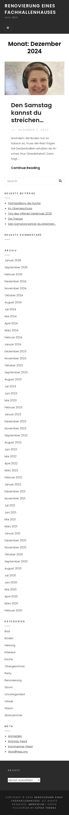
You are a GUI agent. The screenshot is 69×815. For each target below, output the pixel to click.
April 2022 (11, 463)
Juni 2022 (11, 449)
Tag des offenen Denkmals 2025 (30, 213)
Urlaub (9, 701)
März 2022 (11, 470)
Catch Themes (45, 807)
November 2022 (15, 428)
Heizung (10, 645)
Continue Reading (25, 168)
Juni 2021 (10, 512)
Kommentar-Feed (20, 746)
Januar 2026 (13, 260)
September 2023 (16, 372)
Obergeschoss (15, 666)
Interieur (10, 652)
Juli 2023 (10, 386)
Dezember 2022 (15, 421)
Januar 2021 (12, 533)
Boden (9, 638)
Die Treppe (15, 219)
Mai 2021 (10, 519)
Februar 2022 (13, 477)
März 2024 (11, 330)
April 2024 (11, 323)
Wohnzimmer (13, 715)
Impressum (36, 804)
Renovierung (13, 680)
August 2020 (13, 568)
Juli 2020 (10, 575)
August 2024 (13, 302)
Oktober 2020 (14, 554)
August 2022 (13, 442)
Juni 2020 (11, 582)
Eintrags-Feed (17, 741)
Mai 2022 (11, 456)
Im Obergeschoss (20, 208)
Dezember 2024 (15, 281)
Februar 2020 (13, 610)
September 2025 (16, 267)
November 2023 (15, 358)
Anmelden (15, 736)
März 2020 (11, 603)
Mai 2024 (11, 316)
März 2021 (11, 526)
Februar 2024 (13, 337)
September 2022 (16, 435)
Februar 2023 (13, 407)
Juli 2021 (10, 505)
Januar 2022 (13, 484)
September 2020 (16, 561)
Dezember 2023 (15, 351)
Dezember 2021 (15, 491)
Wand (9, 708)
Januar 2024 (13, 344)
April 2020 (11, 596)
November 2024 (15, 288)
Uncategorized (15, 694)
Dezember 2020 (15, 540)
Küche (9, 659)
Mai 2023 (11, 400)
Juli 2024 (10, 309)
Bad (7, 631)
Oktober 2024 (14, 295)
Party (8, 673)
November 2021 (15, 498)
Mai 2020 (11, 589)
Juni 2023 (11, 393)
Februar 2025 (13, 274)
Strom (9, 687)
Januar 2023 (13, 414)
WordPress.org (18, 751)
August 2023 (13, 379)
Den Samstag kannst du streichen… (31, 112)
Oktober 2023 (14, 365)
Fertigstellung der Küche (24, 203)
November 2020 (15, 547)
